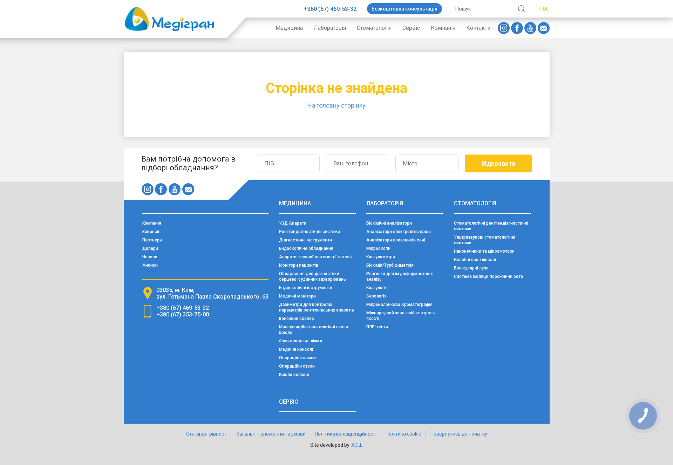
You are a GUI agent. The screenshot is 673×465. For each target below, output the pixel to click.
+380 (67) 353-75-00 (182, 314)
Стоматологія (374, 28)
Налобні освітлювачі (475, 259)
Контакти (478, 28)
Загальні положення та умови (271, 434)
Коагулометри (380, 256)
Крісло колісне (294, 374)
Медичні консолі (296, 349)
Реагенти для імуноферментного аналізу (400, 276)
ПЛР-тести (377, 326)
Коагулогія (377, 287)
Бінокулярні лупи (471, 268)
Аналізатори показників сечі (395, 240)
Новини (149, 256)
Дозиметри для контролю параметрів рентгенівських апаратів (316, 307)
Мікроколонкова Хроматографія (399, 304)
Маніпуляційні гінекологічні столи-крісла (314, 329)
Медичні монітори (297, 296)
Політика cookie (403, 434)
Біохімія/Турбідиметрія (390, 265)
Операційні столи (297, 366)
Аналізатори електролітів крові (398, 231)
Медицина (289, 28)
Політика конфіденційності (345, 434)
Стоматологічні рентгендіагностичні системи (491, 226)
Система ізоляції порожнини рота (488, 276)
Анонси (150, 265)
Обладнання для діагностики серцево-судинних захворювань (312, 276)
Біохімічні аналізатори (389, 223)
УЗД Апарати (292, 223)
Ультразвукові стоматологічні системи (484, 240)
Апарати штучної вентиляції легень (315, 256)
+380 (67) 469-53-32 (330, 9)
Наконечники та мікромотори (484, 251)
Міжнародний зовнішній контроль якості (400, 315)
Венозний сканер (296, 318)
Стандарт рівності (206, 434)
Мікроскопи (378, 248)
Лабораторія (330, 28)
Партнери (152, 240)
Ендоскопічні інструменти (305, 287)
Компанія (443, 28)
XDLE (357, 445)
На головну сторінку (336, 105)
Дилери (150, 248)
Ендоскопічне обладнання (306, 248)
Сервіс (411, 28)
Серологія (376, 296)
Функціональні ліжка (300, 341)
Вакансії (150, 231)
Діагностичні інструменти (305, 240)
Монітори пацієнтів (298, 265)
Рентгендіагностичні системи (309, 231)
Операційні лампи (297, 357)
